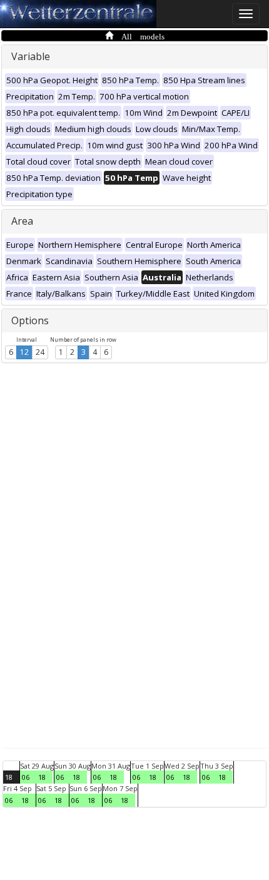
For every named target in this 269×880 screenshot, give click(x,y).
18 (9, 777)
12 (24, 352)
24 (40, 352)
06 (25, 777)
